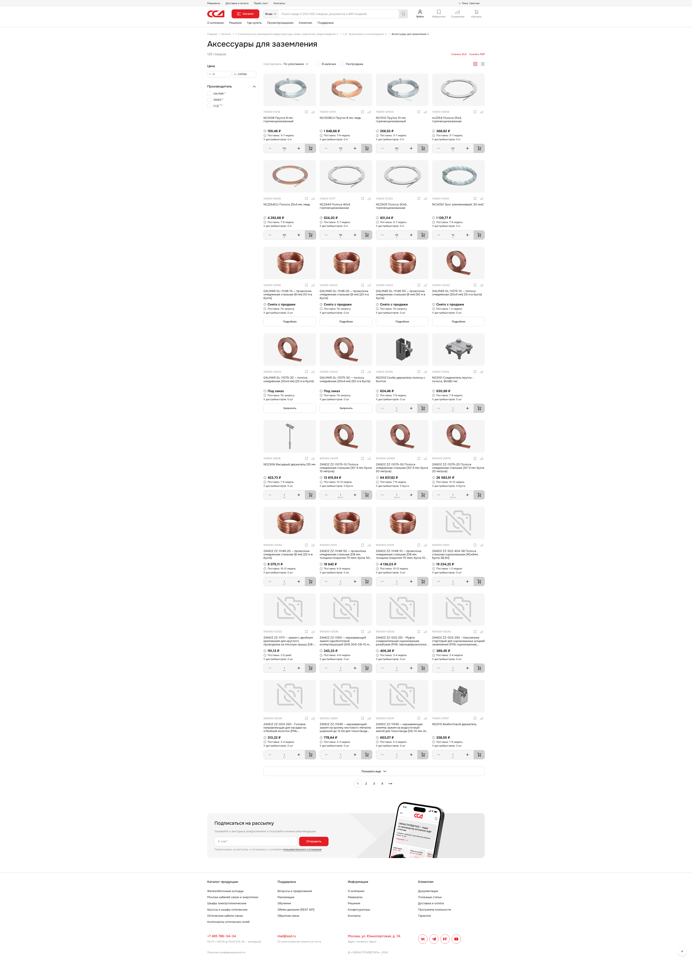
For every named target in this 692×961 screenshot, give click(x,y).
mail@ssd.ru (287, 936)
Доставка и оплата (237, 3)
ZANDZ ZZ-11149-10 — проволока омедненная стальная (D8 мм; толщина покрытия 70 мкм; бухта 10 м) (400, 556)
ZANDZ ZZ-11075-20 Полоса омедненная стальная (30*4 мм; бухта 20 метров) (458, 467)
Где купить (254, 23)
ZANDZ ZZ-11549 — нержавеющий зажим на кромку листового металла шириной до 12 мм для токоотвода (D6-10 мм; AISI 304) (345, 729)
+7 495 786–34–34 (221, 936)
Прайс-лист (261, 3)
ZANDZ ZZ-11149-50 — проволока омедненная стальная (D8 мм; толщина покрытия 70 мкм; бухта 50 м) (345, 556)
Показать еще (371, 771)
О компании (215, 23)
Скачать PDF (477, 54)
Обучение (284, 903)
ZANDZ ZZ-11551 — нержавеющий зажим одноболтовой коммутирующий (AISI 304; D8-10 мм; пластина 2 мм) (346, 643)
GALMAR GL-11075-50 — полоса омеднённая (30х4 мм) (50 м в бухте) (345, 379)
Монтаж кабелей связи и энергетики (232, 897)
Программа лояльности (434, 909)
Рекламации (286, 897)
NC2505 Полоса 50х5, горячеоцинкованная (391, 206)
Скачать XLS (459, 54)
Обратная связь (288, 916)
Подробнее (290, 321)
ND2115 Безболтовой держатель (454, 724)
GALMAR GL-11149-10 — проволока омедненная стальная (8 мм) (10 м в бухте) (287, 294)
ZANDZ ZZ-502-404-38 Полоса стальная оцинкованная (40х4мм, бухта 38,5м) (455, 554)
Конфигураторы (359, 909)
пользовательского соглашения (302, 849)
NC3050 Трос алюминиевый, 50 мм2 (457, 204)
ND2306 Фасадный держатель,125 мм (289, 464)
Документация (428, 891)
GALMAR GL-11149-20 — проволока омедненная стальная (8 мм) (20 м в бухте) (344, 294)
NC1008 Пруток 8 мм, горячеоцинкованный (278, 119)
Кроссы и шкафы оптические (227, 909)
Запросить (289, 408)
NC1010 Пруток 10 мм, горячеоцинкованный (391, 119)
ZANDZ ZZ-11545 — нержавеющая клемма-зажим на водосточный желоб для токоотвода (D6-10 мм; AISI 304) (402, 729)
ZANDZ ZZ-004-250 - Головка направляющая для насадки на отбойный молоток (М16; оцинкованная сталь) (284, 729)
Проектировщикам (280, 23)
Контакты (279, 3)
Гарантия (424, 916)
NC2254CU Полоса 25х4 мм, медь (286, 204)
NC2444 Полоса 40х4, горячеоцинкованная (335, 206)
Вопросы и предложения (295, 891)
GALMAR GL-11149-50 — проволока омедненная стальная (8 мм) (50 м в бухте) (400, 294)
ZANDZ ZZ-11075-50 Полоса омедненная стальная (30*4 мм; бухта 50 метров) (402, 467)
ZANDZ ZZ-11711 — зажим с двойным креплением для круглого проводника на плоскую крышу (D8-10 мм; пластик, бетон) (288, 643)
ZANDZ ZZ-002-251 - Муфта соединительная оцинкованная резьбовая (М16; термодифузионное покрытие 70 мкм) (401, 643)
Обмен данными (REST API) (296, 909)
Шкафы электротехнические (226, 903)
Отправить (313, 841)
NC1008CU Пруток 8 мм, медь (340, 118)
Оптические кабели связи (225, 916)
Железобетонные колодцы (225, 891)
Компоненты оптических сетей (228, 922)
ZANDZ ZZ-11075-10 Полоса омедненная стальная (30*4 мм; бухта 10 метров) (346, 467)
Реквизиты (213, 3)
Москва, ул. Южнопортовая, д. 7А (374, 936)
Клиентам (305, 23)
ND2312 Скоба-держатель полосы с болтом (400, 379)
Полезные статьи (430, 897)
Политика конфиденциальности (226, 952)
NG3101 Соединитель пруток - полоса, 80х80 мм (453, 379)
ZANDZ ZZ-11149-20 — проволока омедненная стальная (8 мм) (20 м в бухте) (288, 554)
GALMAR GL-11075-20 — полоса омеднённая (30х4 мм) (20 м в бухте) (288, 379)
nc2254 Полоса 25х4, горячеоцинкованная (447, 119)
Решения (235, 23)
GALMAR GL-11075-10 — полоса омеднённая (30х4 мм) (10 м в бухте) (457, 292)
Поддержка (326, 23)
